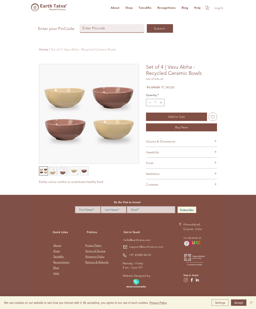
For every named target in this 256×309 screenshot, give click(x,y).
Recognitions (61, 262)
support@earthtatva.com (146, 247)
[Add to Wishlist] (213, 117)
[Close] (251, 302)
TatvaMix (58, 256)
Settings (220, 303)
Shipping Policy (94, 256)
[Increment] (161, 102)
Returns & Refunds (97, 262)
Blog (56, 267)
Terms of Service (95, 251)
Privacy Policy (93, 245)
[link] (207, 8)
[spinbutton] (155, 102)
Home (43, 49)
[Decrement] (149, 102)
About (57, 245)
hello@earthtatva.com (137, 240)
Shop (56, 251)
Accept (238, 303)
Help (56, 273)
